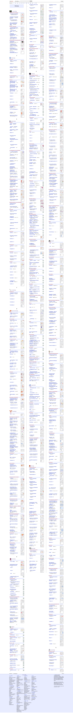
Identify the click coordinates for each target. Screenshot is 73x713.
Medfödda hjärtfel (11, 704)
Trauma (10, 695)
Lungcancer (25, 677)
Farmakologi (33, 692)
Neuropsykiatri (18, 682)
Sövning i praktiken (19, 692)
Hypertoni (25, 706)
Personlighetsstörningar (19, 683)
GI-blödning (33, 683)
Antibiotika (18, 696)
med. (11, 1)
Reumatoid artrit (34, 698)
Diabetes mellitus (26, 703)
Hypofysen (25, 707)
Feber (10, 691)
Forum (62, 1)
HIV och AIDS (18, 698)
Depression (18, 678)
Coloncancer (33, 677)
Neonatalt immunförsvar (27, 697)
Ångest (17, 686)
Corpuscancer (10, 679)
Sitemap (63, 673)
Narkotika (18, 681)
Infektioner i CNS (19, 699)
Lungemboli (25, 678)
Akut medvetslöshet (11, 686)
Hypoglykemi (25, 708)
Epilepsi (25, 683)
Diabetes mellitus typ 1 (27, 704)
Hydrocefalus (25, 685)
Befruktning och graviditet (12, 677)
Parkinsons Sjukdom (26, 691)
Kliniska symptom (11, 685)
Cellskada (33, 688)
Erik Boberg (14, 673)
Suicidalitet (18, 685)
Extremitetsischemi (34, 678)
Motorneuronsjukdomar (27, 688)
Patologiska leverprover (34, 686)
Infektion (18, 695)
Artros (17, 704)
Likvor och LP (25, 687)
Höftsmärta (18, 708)
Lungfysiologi (25, 679)
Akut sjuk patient (11, 687)
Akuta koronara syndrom (12, 698)
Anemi (17, 688)
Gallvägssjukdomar (34, 679)
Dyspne (10, 690)
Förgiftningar (10, 692)
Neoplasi (33, 690)
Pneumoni (18, 700)
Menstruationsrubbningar (12, 683)
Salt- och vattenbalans (34, 696)
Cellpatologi (33, 687)
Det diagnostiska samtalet (20, 679)
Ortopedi (18, 703)
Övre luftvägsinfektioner (19, 702)
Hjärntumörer (25, 684)
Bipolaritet (18, 677)
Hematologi (18, 687)
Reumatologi (33, 697)
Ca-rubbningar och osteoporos (27, 702)
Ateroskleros (10, 700)
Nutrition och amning (26, 698)
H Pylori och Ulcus (34, 684)
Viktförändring (11, 696)
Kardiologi (10, 697)
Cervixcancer (10, 678)
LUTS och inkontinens (11, 694)
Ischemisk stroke (26, 686)
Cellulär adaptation (34, 689)
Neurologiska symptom (27, 690)
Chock (10, 701)
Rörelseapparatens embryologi (20, 710)
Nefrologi (33, 694)
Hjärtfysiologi (10, 702)
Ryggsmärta (18, 709)
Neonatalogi (25, 696)
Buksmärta (10, 688)
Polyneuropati (25, 692)
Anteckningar (17, 1)
